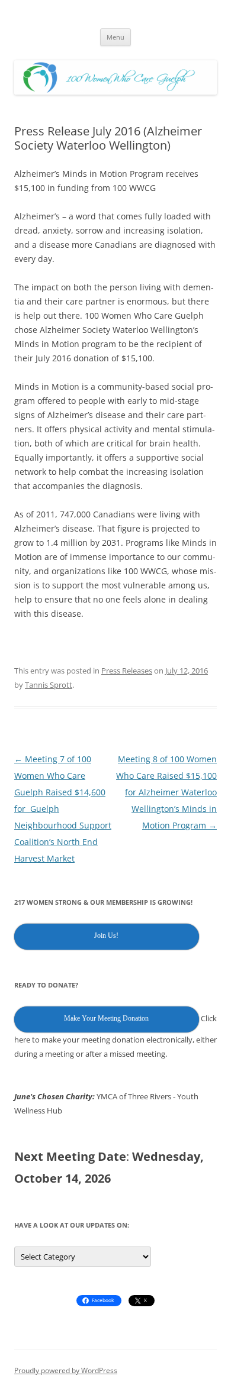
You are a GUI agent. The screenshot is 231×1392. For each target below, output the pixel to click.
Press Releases (126, 670)
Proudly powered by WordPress (65, 1370)
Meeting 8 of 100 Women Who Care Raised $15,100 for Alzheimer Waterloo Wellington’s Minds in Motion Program (166, 792)
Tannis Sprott (48, 684)
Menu (115, 37)
